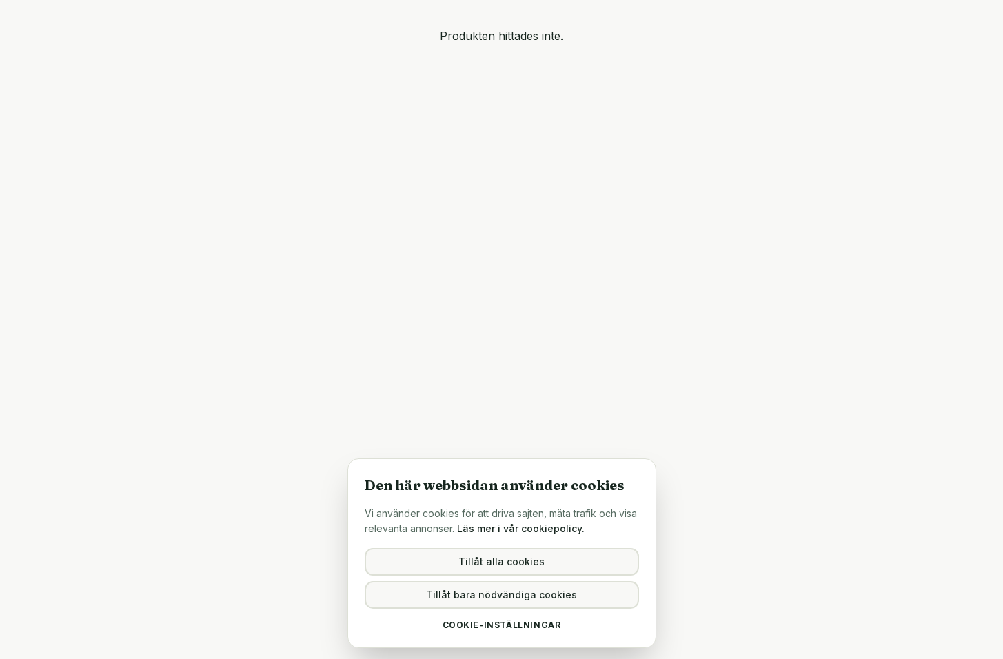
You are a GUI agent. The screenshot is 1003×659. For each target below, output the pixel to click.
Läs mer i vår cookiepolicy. (521, 528)
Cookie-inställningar (502, 625)
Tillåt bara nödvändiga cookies (501, 594)
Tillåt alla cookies (501, 561)
